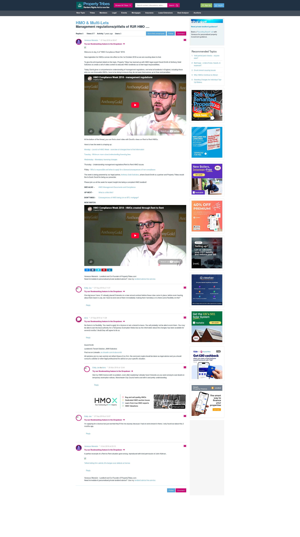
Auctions (197, 12)
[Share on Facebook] (92, 270)
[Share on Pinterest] (104, 270)
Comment (181, 33)
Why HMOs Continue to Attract (206, 75)
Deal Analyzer (183, 12)
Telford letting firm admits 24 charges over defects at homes (107, 463)
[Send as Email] (87, 270)
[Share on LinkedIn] (109, 270)
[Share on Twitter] (98, 270)
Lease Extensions (165, 12)
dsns (86, 317)
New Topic (80, 12)
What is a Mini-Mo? (106, 192)
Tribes (92, 12)
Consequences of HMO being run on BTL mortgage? (118, 197)
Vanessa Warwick (91, 40)
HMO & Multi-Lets (92, 22)
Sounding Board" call (205, 31)
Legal (114, 12)
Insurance (149, 12)
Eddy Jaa (88, 288)
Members (103, 12)
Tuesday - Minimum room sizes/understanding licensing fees (107, 154)
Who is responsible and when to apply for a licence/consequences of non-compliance (122, 169)
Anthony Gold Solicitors (130, 174)
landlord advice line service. (145, 279)
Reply (88, 305)
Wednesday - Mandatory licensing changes (100, 159)
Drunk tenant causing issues (205, 70)
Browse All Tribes (122, 5)
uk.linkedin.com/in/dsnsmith (111, 352)
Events (124, 12)
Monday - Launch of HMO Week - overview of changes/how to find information (114, 149)
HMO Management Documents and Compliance (116, 187)
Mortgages (136, 12)
